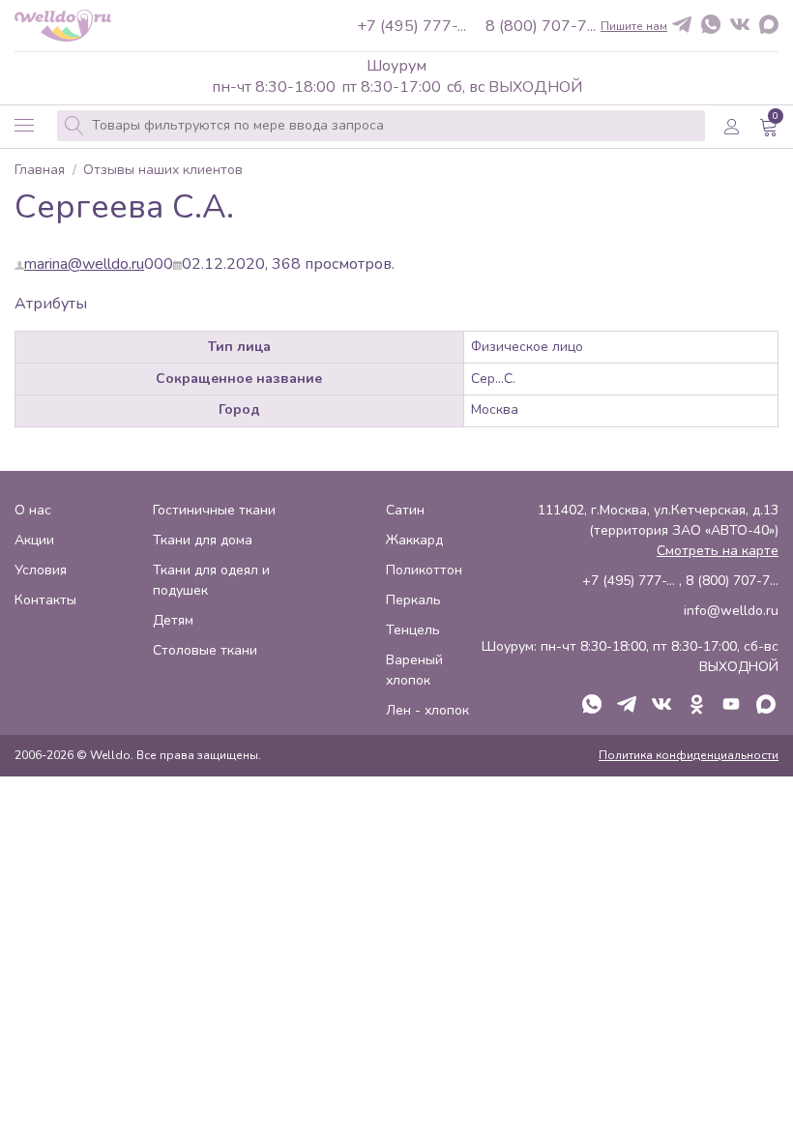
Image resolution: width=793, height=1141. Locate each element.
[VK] (739, 26)
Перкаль (413, 600)
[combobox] (381, 125)
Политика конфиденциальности (688, 755)
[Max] (768, 26)
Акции (34, 540)
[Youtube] (731, 705)
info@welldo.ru (731, 610)
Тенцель (413, 630)
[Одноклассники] (696, 705)
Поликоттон (424, 570)
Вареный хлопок (414, 670)
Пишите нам (634, 26)
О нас (33, 510)
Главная (40, 170)
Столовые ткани (205, 650)
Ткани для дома (202, 540)
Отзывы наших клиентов (163, 170)
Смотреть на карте (717, 550)
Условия (41, 570)
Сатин (405, 510)
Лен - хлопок (427, 710)
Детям (173, 620)
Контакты (45, 600)
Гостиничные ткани (214, 510)
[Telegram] (681, 26)
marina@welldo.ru (84, 264)
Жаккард (414, 540)
